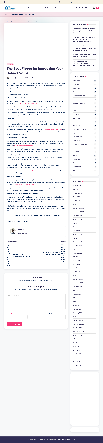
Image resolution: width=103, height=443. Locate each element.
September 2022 (78, 249)
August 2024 (77, 219)
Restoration (77, 167)
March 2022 (77, 268)
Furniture (76, 114)
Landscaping (77, 137)
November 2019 (78, 361)
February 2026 (78, 193)
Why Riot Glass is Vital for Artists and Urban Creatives (84, 56)
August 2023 (77, 234)
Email (29, 314)
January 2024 (77, 227)
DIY (74, 99)
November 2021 (78, 283)
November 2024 (78, 212)
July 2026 (76, 189)
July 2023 (76, 238)
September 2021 (78, 290)
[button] (22, 233)
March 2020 (77, 354)
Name (9, 314)
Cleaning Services (79, 96)
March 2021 (77, 309)
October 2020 (78, 328)
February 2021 (78, 313)
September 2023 (78, 230)
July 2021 (76, 298)
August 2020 (77, 335)
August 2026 (77, 186)
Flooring (10, 64)
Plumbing (76, 152)
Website (50, 314)
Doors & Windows (79, 103)
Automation (77, 84)
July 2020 (76, 339)
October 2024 (78, 216)
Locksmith (76, 140)
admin (21, 229)
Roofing (75, 170)
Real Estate (76, 155)
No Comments (36, 77)
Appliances (76, 81)
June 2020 (76, 343)
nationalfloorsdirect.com (31, 171)
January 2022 (77, 275)
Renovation (77, 163)
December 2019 (78, 358)
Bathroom (76, 88)
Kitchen (75, 133)
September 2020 (78, 331)
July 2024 (76, 223)
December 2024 (78, 208)
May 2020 (76, 346)
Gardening (76, 118)
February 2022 (78, 272)
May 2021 (76, 305)
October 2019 (77, 365)
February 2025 (78, 201)
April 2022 (76, 264)
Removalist (76, 159)
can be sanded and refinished (53, 130)
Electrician (76, 107)
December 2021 (78, 279)
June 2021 (76, 301)
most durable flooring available (24, 184)
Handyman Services (79, 122)
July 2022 (76, 257)
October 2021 (77, 287)
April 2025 (76, 197)
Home (5, 14)
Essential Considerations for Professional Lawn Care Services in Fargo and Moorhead (84, 48)
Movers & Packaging (80, 144)
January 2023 (77, 242)
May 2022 (76, 260)
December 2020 (78, 320)
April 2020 (76, 350)
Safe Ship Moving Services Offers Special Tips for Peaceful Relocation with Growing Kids (84, 63)
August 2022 (77, 253)
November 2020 (78, 324)
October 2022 (78, 245)
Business (76, 92)
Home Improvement (79, 129)
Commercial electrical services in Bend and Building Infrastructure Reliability (84, 39)
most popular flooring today (29, 103)
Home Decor (77, 125)
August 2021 (77, 294)
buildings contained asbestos (23, 145)
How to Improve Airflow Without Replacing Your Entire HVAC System (84, 31)
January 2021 (77, 316)
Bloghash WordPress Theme (66, 440)
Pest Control (77, 148)
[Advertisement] (84, 399)
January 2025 (77, 204)
